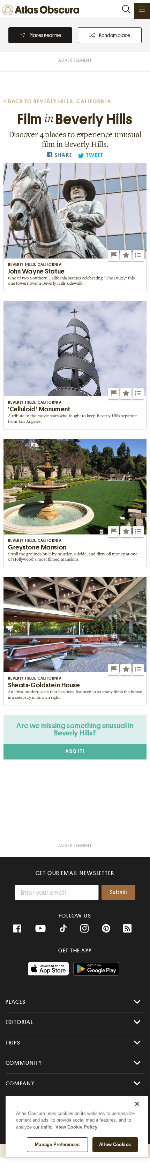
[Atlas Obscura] (42, 10)
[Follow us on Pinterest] (106, 928)
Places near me (45, 35)
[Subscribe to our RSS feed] (127, 928)
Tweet (94, 155)
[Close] (137, 1103)
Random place (114, 35)
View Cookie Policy (76, 1127)
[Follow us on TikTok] (63, 929)
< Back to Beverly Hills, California (57, 101)
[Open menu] (142, 9)
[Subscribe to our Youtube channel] (40, 928)
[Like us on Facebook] (17, 928)
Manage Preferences (57, 1144)
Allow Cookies (115, 1144)
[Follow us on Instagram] (84, 928)
